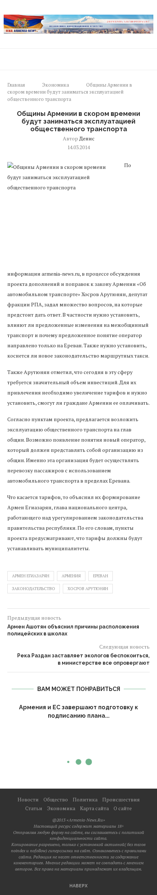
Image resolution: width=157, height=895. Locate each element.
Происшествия (121, 799)
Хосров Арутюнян (88, 588)
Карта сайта (94, 808)
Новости (28, 799)
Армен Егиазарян (30, 575)
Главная (16, 85)
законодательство (33, 588)
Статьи (33, 808)
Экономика (55, 85)
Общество (55, 799)
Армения (71, 575)
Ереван (100, 575)
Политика (85, 799)
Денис (87, 138)
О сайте (123, 808)
